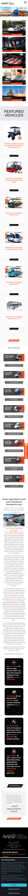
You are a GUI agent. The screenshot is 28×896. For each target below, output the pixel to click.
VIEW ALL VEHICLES (14, 340)
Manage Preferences (14, 893)
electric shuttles (14, 532)
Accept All (14, 885)
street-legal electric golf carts (13, 530)
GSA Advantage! (11, 602)
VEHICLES (6, 856)
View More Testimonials (14, 818)
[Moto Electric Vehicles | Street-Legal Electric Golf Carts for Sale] (8, 3)
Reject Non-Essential (14, 889)
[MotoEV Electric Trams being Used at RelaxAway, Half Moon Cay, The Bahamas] (14, 520)
